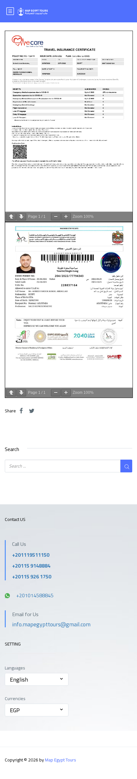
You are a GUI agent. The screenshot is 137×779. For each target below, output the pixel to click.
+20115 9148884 (31, 565)
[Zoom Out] (56, 216)
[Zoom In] (66, 216)
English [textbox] (19, 679)
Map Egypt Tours (60, 760)
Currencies (15, 698)
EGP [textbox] (15, 710)
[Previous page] (11, 216)
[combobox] (36, 679)
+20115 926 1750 (31, 576)
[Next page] (21, 216)
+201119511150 (30, 555)
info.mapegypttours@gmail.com (51, 624)
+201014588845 (35, 595)
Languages (15, 668)
